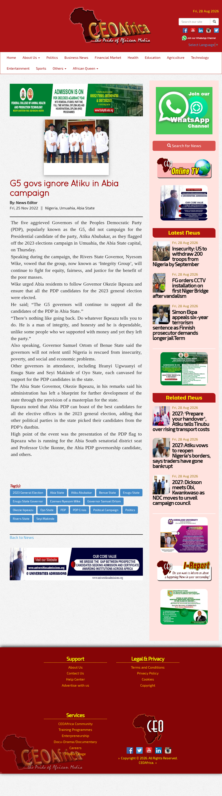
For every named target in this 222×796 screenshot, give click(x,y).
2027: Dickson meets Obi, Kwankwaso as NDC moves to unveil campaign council (178, 492)
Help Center (75, 679)
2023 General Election (28, 492)
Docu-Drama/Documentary (75, 742)
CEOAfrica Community (75, 724)
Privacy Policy (147, 673)
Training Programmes (75, 729)
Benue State (107, 492)
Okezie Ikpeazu (23, 510)
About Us (30, 57)
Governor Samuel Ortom (104, 501)
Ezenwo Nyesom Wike (65, 501)
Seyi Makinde (45, 518)
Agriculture (175, 57)
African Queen (84, 68)
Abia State (57, 492)
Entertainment (18, 68)
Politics (52, 57)
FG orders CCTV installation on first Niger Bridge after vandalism (180, 288)
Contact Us (75, 673)
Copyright (147, 685)
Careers (75, 748)
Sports (41, 68)
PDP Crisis (79, 510)
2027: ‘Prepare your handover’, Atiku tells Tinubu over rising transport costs (181, 421)
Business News (76, 57)
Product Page (75, 754)
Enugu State (131, 492)
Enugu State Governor (28, 501)
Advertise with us (75, 685)
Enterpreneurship (75, 736)
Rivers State (21, 518)
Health (133, 57)
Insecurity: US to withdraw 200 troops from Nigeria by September (180, 256)
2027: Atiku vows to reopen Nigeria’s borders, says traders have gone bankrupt (181, 455)
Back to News (22, 537)
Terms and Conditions (148, 667)
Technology (200, 57)
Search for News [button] (186, 145)
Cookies (148, 679)
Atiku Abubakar (81, 492)
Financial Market (108, 57)
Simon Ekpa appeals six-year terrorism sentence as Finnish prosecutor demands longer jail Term (180, 325)
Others (58, 68)
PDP (63, 510)
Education (152, 57)
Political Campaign (105, 510)
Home (11, 57)
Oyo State (47, 510)
